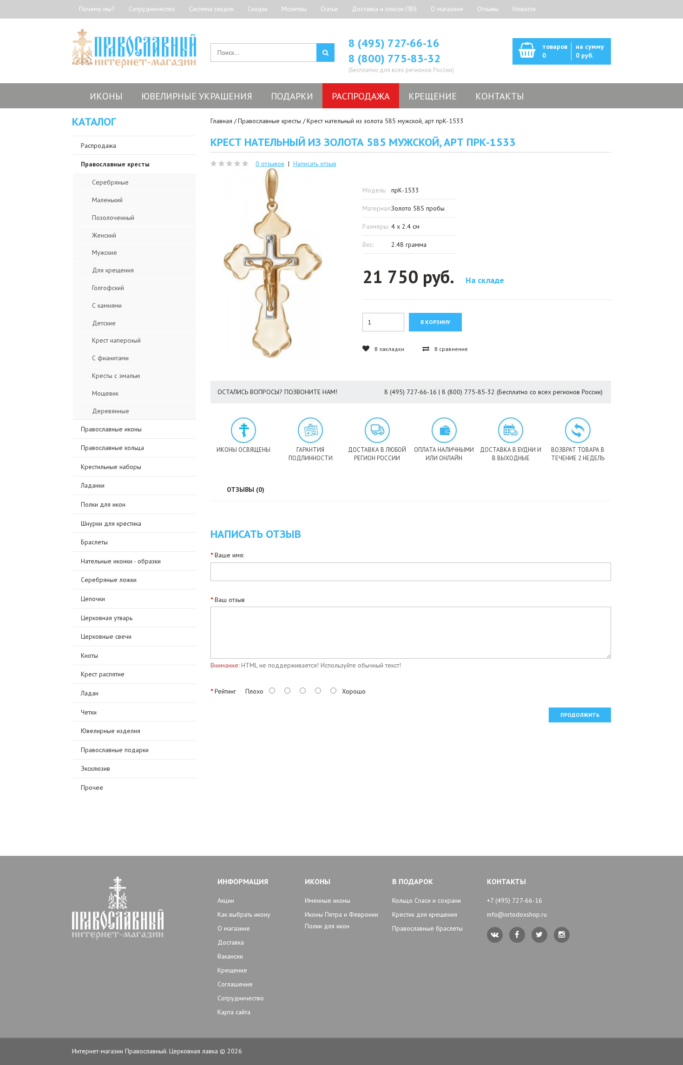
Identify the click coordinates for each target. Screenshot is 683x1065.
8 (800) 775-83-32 (394, 58)
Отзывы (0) (245, 489)
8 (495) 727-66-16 (394, 43)
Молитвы (294, 9)
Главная (221, 121)
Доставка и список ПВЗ (384, 9)
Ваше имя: (229, 555)
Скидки (258, 9)
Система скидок (211, 9)
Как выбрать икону (243, 914)
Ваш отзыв (230, 599)
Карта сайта (233, 1012)
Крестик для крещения (424, 914)
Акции (225, 900)
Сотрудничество (152, 9)
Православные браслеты (427, 928)
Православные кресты (269, 121)
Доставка (230, 942)
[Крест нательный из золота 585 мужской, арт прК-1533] (272, 263)
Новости (524, 9)
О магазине (447, 9)
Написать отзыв (314, 163)
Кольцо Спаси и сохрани (426, 900)
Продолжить (579, 714)
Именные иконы (327, 900)
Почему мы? (97, 9)
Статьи (329, 9)
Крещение (232, 970)
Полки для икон (327, 926)
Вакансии (230, 956)
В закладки (388, 348)
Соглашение (235, 984)
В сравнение (450, 348)
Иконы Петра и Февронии (341, 914)
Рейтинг (225, 691)
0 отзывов (270, 163)
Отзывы (488, 9)
